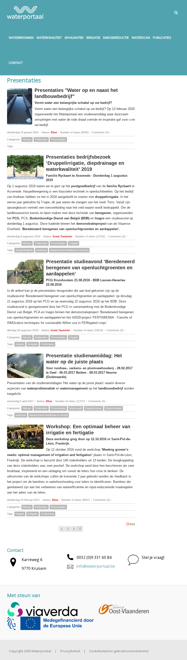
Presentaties (58, 139)
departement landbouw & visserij (69, 250)
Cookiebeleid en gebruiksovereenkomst (119, 651)
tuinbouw (41, 250)
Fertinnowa (47, 344)
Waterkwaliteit (113, 408)
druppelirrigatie (24, 250)
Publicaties (41, 139)
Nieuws (27, 139)
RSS (132, 524)
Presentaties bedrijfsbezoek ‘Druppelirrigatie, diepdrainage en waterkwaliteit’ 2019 (85, 163)
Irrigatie (73, 243)
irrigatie (20, 344)
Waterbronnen (93, 408)
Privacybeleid (70, 651)
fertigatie (32, 344)
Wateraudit (75, 408)
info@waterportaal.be (95, 566)
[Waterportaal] (25, 12)
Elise (54, 132)
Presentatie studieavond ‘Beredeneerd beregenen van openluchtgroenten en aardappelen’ (90, 267)
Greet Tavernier (62, 236)
